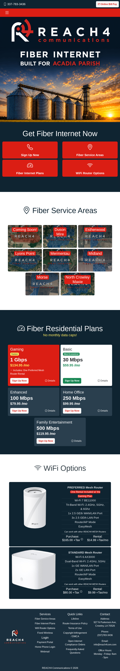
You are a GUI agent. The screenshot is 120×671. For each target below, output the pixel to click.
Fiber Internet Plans (45, 623)
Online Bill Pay (109, 4)
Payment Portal (45, 642)
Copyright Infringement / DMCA (75, 635)
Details (51, 380)
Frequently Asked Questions (75, 651)
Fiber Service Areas (45, 619)
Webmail (45, 651)
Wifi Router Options (45, 628)
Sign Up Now (19, 380)
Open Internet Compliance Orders (75, 643)
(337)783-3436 (105, 635)
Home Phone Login (45, 647)
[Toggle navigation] (7, 13)
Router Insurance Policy (75, 623)
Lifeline (75, 619)
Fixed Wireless (45, 633)
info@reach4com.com (105, 644)
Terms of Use (75, 628)
